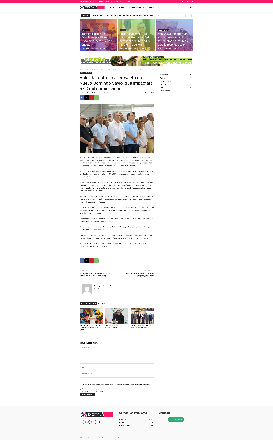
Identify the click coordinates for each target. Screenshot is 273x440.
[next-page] (84, 334)
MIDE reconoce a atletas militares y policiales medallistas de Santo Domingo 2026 (121, 15)
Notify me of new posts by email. (93, 391)
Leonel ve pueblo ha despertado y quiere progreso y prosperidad (140, 275)
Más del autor (102, 303)
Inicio (81, 69)
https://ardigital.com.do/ (101, 289)
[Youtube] (192, 1)
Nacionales (85, 30)
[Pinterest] (91, 97)
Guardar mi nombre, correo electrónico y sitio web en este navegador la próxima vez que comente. (116, 384)
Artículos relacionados (88, 303)
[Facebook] (182, 1)
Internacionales (164, 30)
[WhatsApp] (96, 97)
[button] (190, 7)
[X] (187, 1)
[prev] (186, 15)
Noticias (87, 69)
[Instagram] (185, 1)
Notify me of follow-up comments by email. (96, 389)
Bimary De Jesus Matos (89, 92)
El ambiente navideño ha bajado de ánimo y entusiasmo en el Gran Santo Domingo (95, 275)
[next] (190, 15)
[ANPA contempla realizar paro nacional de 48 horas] (116, 316)
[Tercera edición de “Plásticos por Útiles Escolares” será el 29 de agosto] (98, 35)
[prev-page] (81, 334)
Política (123, 30)
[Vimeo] (190, 1)
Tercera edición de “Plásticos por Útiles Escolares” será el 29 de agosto (90, 328)
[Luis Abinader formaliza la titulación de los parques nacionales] (142, 316)
